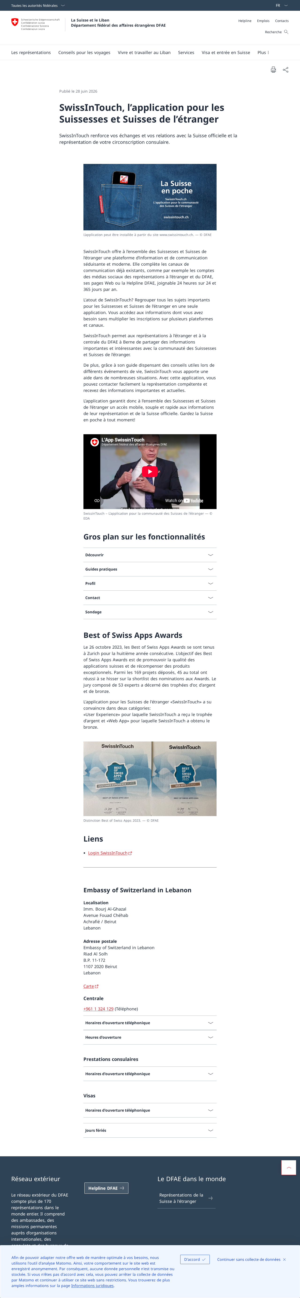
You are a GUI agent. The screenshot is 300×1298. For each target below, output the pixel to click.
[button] (31, 52)
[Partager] (285, 69)
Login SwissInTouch (108, 853)
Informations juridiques (92, 1285)
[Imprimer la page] (273, 69)
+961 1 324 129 (98, 1009)
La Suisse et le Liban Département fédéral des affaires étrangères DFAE (118, 23)
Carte (88, 986)
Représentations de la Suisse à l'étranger (181, 1198)
